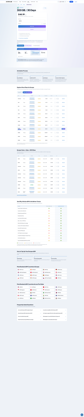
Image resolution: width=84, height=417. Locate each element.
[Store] (68, 2)
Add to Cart (32, 26)
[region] (42, 118)
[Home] (9, 2)
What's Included (20, 56)
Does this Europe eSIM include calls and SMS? (25, 313)
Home (18, 4)
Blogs (20, 1)
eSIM (28, 1)
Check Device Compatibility (23, 38)
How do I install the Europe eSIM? (23, 316)
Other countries (28, 45)
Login (71, 1)
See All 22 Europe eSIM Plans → (22, 195)
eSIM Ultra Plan (33, 1)
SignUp (76, 1)
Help (37, 1)
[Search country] (58, 2)
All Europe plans (21, 45)
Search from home (37, 45)
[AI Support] (82, 415)
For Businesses (15, 1)
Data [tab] (19, 92)
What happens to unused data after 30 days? (50, 319)
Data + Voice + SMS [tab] (27, 92)
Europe (24, 4)
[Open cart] (65, 2)
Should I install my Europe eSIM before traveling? (25, 319)
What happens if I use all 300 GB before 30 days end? (51, 316)
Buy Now (32, 29)
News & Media (24, 1)
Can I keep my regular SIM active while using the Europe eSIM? (53, 313)
